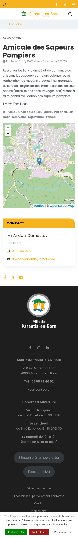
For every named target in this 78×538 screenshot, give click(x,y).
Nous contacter (39, 389)
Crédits (39, 503)
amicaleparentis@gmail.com (33, 259)
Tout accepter (16, 532)
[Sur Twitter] (13, 277)
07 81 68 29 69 (22, 251)
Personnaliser (62, 532)
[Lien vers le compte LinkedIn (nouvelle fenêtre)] (73, 4)
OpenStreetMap (62, 206)
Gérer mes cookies (39, 488)
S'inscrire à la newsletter (39, 457)
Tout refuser (39, 532)
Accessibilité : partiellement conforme (39, 496)
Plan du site (39, 511)
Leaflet (39, 206)
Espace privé (39, 471)
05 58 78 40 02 (42, 381)
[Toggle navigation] (8, 14)
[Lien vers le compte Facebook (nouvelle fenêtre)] (57, 4)
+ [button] (8, 127)
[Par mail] (20, 277)
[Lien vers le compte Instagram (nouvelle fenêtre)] (65, 4)
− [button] (8, 133)
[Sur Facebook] (5, 277)
